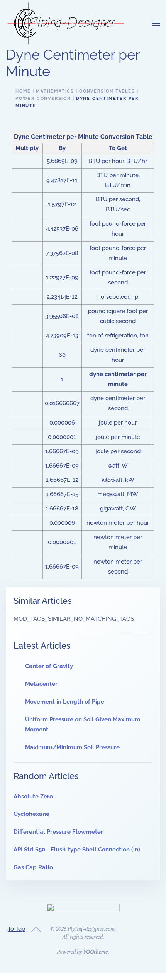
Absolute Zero (33, 796)
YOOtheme (95, 951)
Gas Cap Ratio (33, 867)
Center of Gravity (49, 666)
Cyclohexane (31, 813)
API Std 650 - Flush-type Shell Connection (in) (77, 849)
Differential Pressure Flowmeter (58, 831)
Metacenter (41, 683)
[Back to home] (65, 23)
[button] (156, 23)
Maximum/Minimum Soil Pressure (72, 747)
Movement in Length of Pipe (64, 701)
